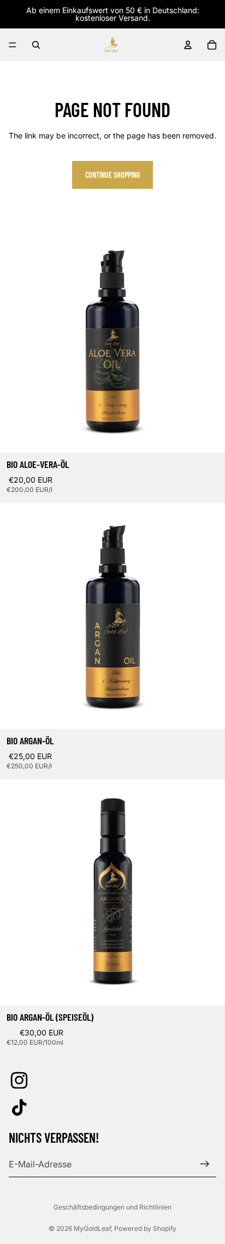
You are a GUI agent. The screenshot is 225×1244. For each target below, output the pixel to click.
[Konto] (188, 45)
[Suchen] (36, 45)
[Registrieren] (204, 1164)
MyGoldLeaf (92, 1228)
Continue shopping (112, 175)
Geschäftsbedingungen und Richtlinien (112, 1207)
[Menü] (12, 44)
